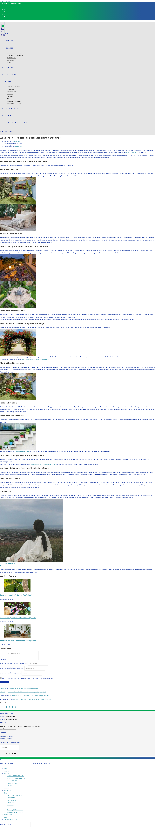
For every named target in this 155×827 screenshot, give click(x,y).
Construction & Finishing (15, 812)
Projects (6, 788)
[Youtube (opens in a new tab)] (4, 17)
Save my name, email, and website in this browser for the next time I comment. (27, 678)
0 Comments (18, 147)
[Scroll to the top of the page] (0, 760)
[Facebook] (6, 707)
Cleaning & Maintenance (15, 810)
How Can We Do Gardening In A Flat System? (18, 640)
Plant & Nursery (12, 800)
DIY (8, 807)
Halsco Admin (16, 141)
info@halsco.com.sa (16, 3)
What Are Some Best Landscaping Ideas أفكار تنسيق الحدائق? (27, 692)
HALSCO (2, 692)
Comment (3, 659)
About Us (7, 771)
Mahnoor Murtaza (7, 563)
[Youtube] (15, 707)
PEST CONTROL (12, 781)
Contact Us (7, 790)
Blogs (5, 793)
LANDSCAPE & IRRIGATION (15, 776)
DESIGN (9, 785)
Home (5, 768)
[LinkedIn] (12, 707)
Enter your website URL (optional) (11, 673)
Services (6, 773)
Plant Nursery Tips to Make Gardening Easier (18, 618)
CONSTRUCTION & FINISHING (16, 778)
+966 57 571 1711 (5, 3)
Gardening (16, 145)
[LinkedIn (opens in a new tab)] (4, 14)
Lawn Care (10, 802)
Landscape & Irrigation (14, 795)
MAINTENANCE (12, 783)
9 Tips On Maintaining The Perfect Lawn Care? (24, 688)
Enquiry (6, 817)
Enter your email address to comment (12, 668)
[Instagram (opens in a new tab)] (4, 12)
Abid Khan (3, 688)
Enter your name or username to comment (14, 663)
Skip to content (5, 1)
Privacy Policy (8, 815)
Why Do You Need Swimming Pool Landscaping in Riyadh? (30, 696)
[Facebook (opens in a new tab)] (4, 9)
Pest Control (11, 798)
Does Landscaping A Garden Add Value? (16, 595)
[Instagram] (9, 707)
